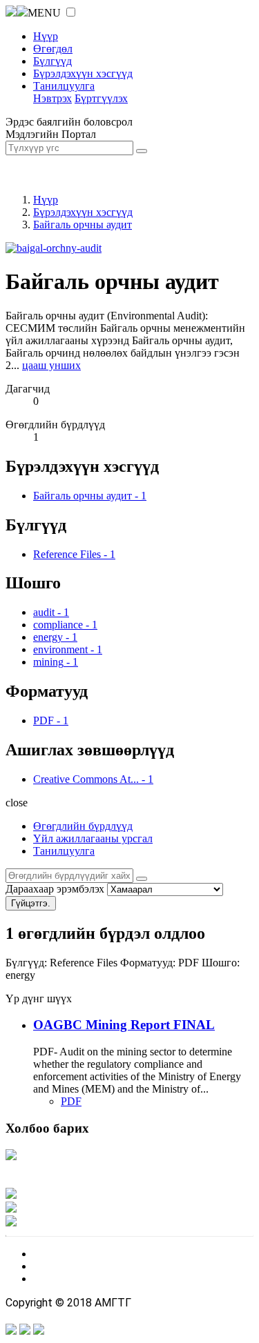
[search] (141, 879)
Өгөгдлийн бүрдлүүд (83, 826)
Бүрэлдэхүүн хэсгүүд (83, 73)
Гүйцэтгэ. (30, 903)
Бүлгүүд (52, 61)
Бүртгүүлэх (101, 98)
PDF (71, 1101)
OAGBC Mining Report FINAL (124, 1024)
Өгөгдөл (53, 48)
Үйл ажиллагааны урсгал (93, 838)
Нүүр (45, 36)
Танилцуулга (64, 86)
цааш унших (51, 365)
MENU (44, 13)
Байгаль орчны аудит (82, 224)
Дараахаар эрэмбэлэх (55, 889)
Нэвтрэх (52, 98)
